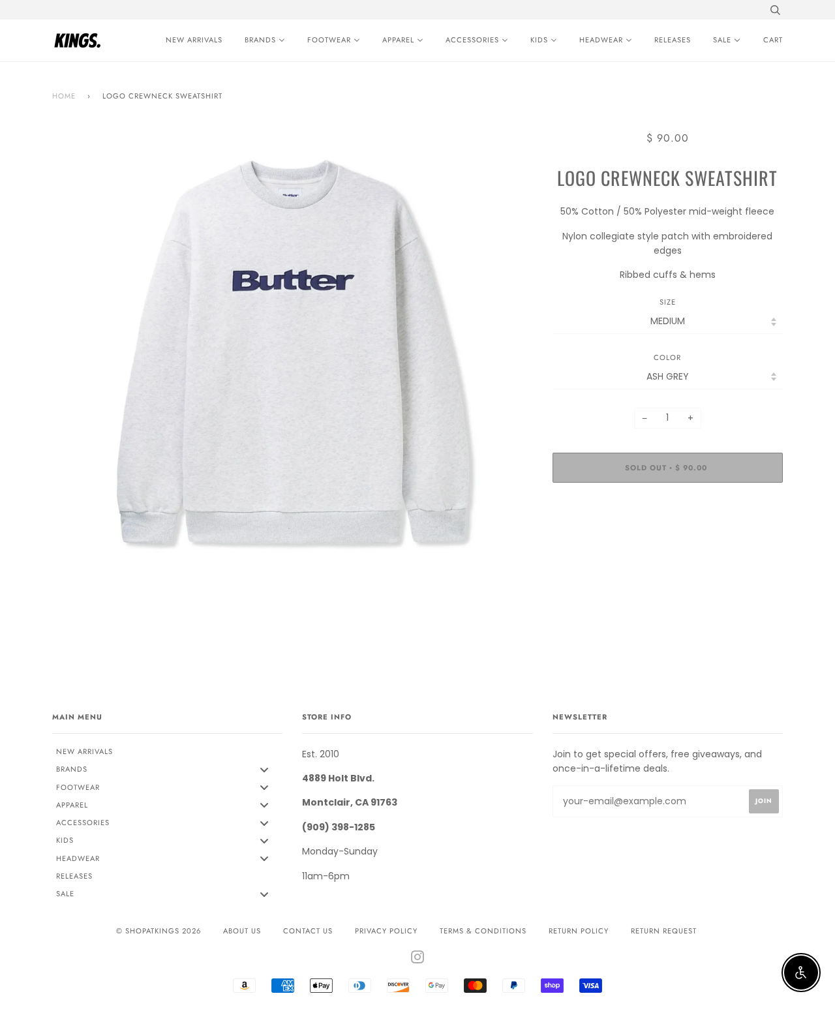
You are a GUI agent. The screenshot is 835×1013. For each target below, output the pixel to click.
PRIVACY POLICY (386, 931)
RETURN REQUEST (664, 931)
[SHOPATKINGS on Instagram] (418, 959)
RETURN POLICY (579, 931)
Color (667, 357)
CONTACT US (308, 931)
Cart (773, 40)
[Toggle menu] (264, 769)
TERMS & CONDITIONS (483, 931)
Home (64, 96)
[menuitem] (191, 40)
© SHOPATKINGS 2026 (158, 931)
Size (668, 302)
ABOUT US (242, 931)
